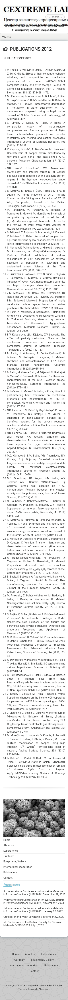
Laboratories (10, 850)
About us (8, 845)
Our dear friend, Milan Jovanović (21, 916)
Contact (8, 877)
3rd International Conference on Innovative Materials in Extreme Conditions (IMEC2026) (33, 893)
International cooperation (17, 866)
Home (6, 839)
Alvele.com (44, 989)
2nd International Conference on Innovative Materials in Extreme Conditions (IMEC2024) (33, 901)
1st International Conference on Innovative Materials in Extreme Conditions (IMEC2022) (33, 910)
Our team (8, 856)
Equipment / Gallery (14, 861)
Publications (10, 872)
